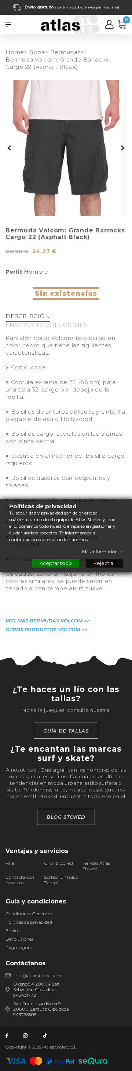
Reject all (104, 563)
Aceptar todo (56, 563)
